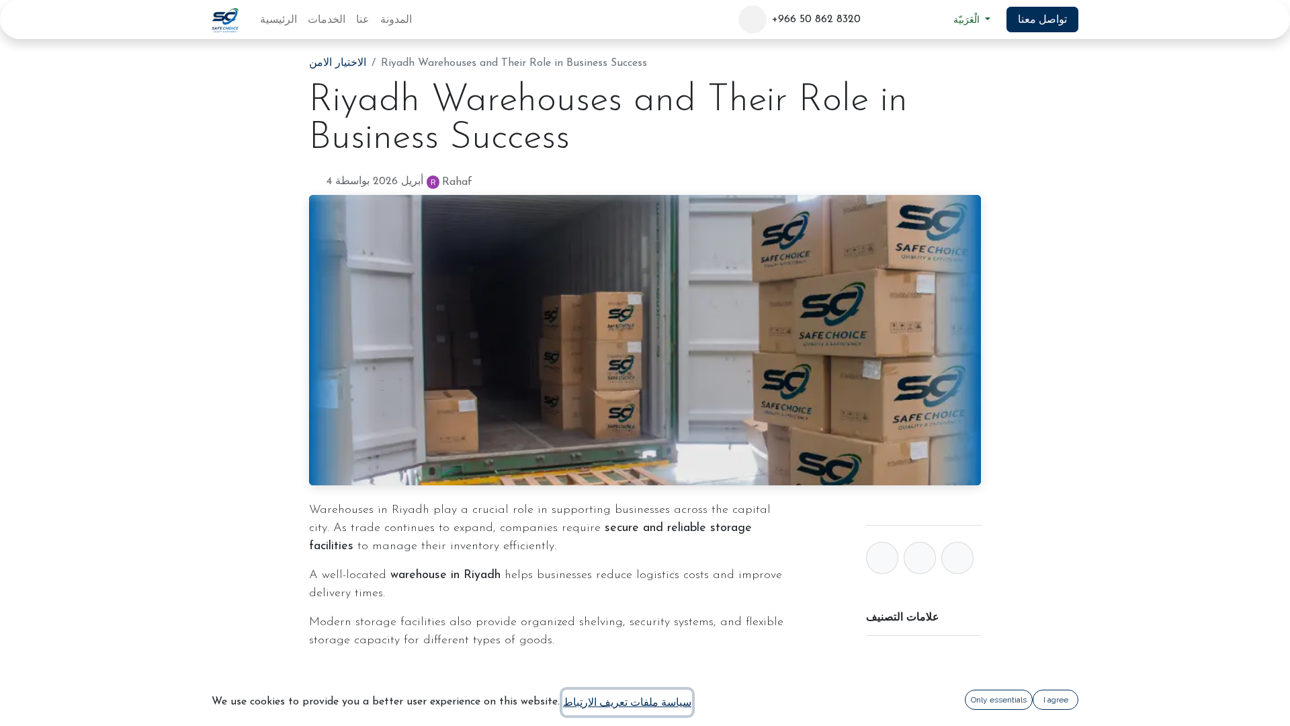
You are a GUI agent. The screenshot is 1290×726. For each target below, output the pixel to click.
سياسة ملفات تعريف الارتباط (627, 702)
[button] (752, 19)
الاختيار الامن (337, 63)
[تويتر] (920, 558)
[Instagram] (926, 19)
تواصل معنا (1042, 19)
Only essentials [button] (999, 699)
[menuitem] (278, 19)
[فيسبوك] (877, 19)
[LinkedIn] (901, 19)
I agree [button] (1055, 699)
